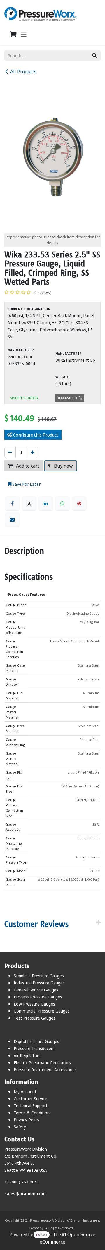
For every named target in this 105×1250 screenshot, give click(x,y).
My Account (25, 1091)
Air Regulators (27, 1055)
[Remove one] (10, 452)
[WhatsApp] (62, 503)
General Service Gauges (36, 990)
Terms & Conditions (33, 1112)
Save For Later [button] (26, 484)
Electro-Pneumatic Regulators (42, 1062)
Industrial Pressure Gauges (39, 983)
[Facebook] (12, 503)
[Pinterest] (79, 503)
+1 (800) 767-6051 (21, 1182)
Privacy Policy (26, 1119)
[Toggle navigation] (23, 34)
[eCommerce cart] (9, 34)
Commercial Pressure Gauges (42, 1011)
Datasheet (68, 397)
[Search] (94, 55)
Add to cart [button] (27, 466)
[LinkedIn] (46, 503)
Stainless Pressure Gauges (39, 976)
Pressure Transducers (34, 1048)
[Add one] (32, 452)
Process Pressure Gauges (38, 997)
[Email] (12, 519)
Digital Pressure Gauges (36, 1041)
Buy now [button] (63, 466)
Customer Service (30, 1098)
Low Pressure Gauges (34, 1004)
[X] (29, 503)
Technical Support (31, 1105)
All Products (23, 71)
